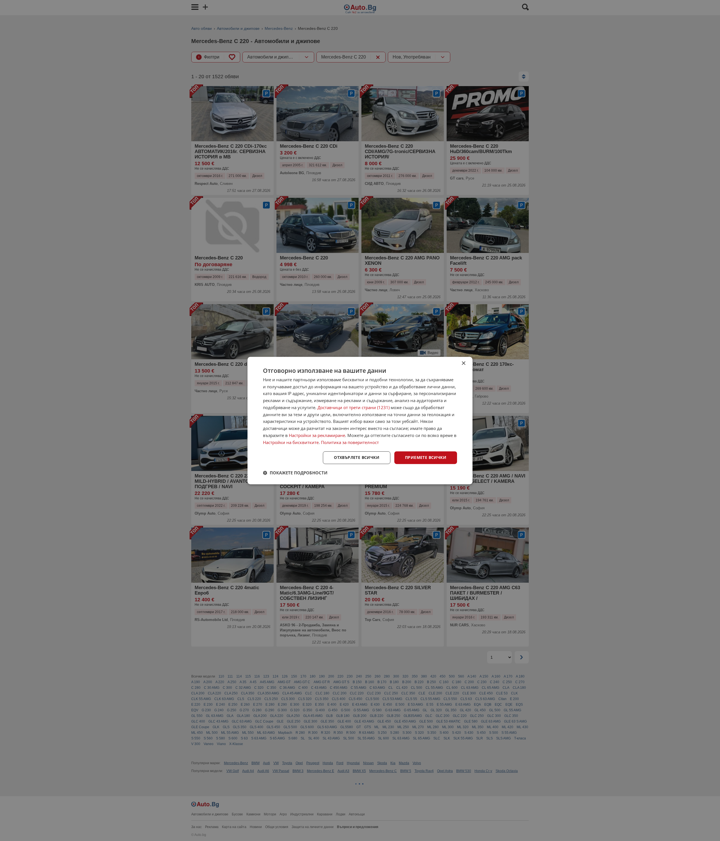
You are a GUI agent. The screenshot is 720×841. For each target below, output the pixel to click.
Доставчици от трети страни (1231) (354, 407)
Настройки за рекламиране (317, 435)
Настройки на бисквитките (291, 442)
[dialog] (360, 421)
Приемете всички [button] (425, 457)
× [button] (463, 363)
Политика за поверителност (350, 442)
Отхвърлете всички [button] (356, 457)
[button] (295, 473)
